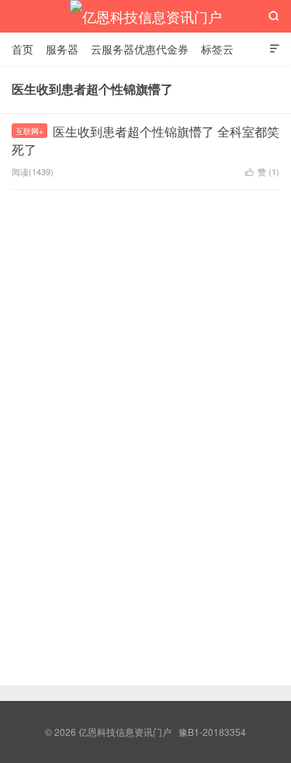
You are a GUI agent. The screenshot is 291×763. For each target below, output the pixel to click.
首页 (22, 49)
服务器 (62, 49)
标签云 (217, 49)
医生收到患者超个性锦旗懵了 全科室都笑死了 (145, 140)
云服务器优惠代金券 (140, 49)
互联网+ (29, 131)
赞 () (262, 171)
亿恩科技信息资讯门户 (146, 16)
